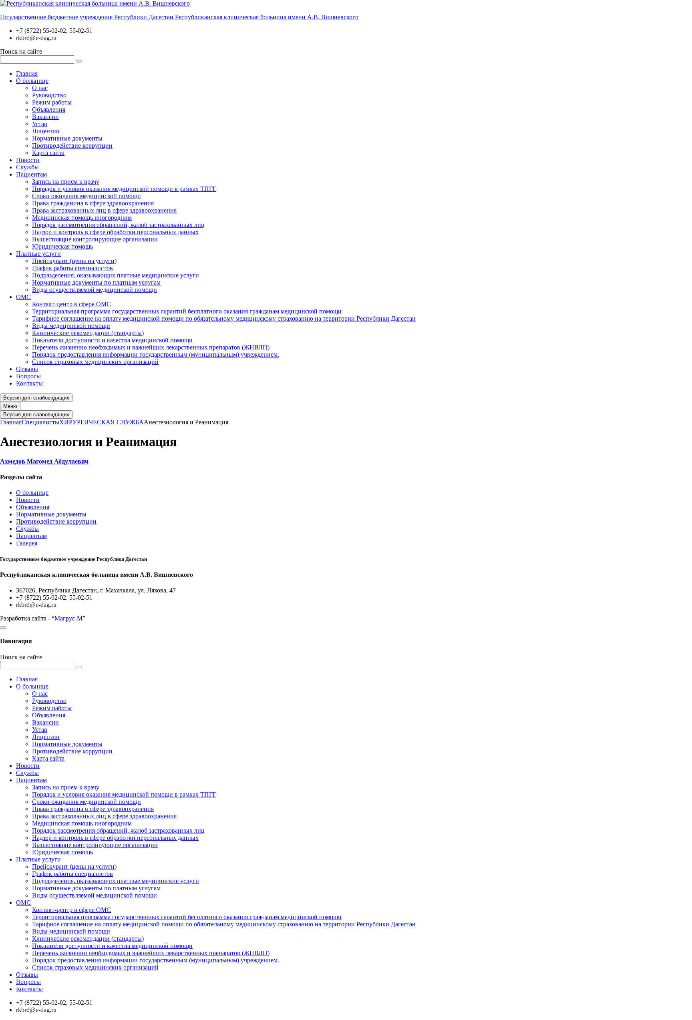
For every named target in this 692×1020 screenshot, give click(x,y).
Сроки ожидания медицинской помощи (86, 196)
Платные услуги (38, 253)
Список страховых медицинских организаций (95, 361)
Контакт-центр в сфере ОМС (71, 304)
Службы (27, 167)
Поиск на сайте (21, 51)
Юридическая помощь (62, 246)
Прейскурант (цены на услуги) (74, 260)
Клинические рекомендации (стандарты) (88, 332)
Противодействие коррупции (72, 145)
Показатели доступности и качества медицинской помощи (112, 340)
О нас (40, 87)
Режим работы (52, 102)
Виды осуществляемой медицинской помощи (94, 289)
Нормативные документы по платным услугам (96, 282)
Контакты (29, 383)
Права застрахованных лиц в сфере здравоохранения (104, 210)
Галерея (26, 543)
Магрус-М (68, 618)
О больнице (32, 80)
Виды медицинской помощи (71, 325)
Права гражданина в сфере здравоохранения (93, 203)
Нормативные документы (67, 138)
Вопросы (28, 376)
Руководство (49, 95)
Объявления (48, 109)
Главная (27, 73)
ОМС (23, 296)
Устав (39, 123)
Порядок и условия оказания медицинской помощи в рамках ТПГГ (124, 188)
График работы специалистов (72, 268)
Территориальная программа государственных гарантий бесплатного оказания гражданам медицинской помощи (187, 311)
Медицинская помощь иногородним (82, 217)
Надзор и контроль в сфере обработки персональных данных (115, 232)
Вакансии (45, 116)
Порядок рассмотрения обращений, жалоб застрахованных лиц (118, 224)
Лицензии (46, 131)
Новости (28, 160)
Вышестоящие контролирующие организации (95, 239)
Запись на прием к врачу (65, 181)
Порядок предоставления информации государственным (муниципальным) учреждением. (155, 354)
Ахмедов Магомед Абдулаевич (44, 461)
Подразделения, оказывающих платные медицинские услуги (115, 275)
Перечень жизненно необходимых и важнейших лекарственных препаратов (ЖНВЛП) (151, 347)
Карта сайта (48, 152)
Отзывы (27, 368)
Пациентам (31, 174)
